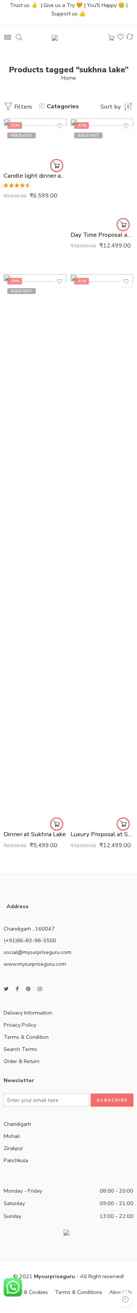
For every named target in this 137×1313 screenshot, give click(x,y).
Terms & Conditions (78, 1292)
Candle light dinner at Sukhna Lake (35, 175)
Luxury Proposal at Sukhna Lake (102, 834)
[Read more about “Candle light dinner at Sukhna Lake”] (56, 165)
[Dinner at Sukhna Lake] (35, 549)
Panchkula (16, 1160)
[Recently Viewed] (125, 1299)
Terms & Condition (26, 1037)
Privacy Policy (20, 1025)
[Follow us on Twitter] (6, 989)
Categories (63, 106)
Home (68, 77)
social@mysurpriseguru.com (37, 952)
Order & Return (21, 1061)
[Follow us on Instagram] (40, 989)
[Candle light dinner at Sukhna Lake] (35, 142)
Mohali (12, 1136)
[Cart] (111, 38)
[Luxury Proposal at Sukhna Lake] (102, 549)
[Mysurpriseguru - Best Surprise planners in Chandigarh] (73, 37)
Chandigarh (17, 1124)
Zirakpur (13, 1148)
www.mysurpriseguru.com (35, 964)
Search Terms (20, 1049)
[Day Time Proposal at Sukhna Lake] (102, 172)
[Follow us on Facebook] (17, 989)
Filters (22, 106)
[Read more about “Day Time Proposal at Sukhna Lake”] (123, 224)
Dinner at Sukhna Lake (35, 834)
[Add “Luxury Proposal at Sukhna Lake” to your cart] (123, 824)
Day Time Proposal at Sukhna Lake (102, 235)
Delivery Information (28, 1012)
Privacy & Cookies (26, 1292)
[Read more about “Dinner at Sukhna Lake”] (56, 824)
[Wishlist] (59, 125)
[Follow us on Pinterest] (28, 989)
